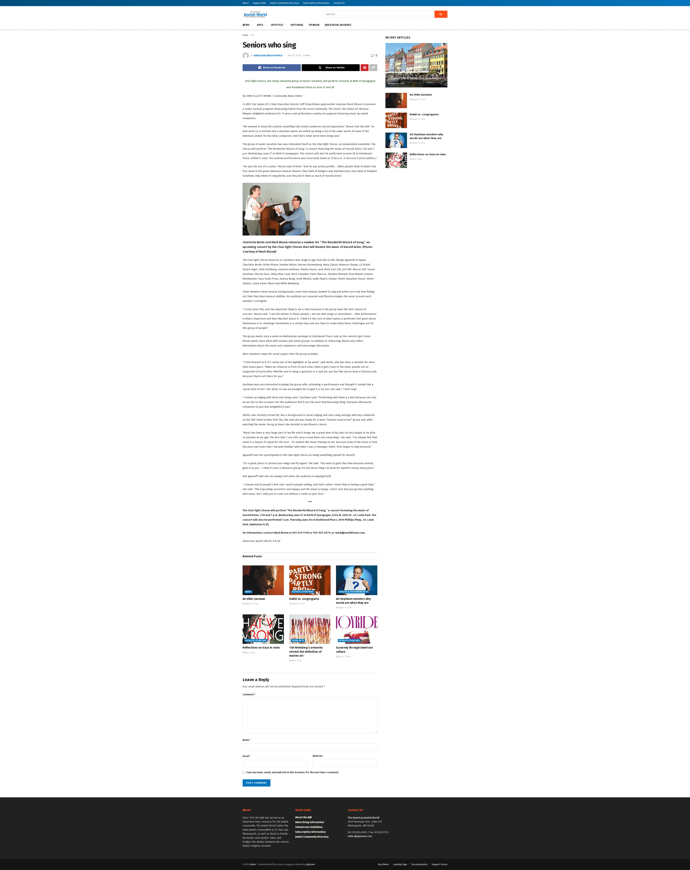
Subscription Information (316, 3)
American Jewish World (268, 55)
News (246, 24)
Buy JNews (383, 864)
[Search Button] (440, 14)
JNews (253, 864)
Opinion (314, 24)
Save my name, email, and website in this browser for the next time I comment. (292, 772)
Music (248, 592)
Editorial (297, 24)
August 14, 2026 (397, 83)
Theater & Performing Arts (353, 592)
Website (318, 756)
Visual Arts (298, 641)
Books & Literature (302, 592)
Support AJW (259, 3)
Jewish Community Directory (284, 3)
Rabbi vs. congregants (304, 599)
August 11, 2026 (251, 603)
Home (245, 35)
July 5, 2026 (249, 652)
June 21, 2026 (344, 656)
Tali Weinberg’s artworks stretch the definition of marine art (306, 651)
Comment (249, 694)
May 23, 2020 (294, 55)
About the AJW (303, 817)
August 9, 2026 (298, 603)
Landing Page (400, 864)
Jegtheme (310, 864)
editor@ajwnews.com (360, 836)
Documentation (419, 864)
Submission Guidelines (309, 827)
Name (247, 740)
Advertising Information (309, 822)
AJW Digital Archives (338, 24)
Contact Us (339, 3)
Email (247, 756)
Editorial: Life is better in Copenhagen (414, 78)
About (246, 3)
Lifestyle (277, 24)
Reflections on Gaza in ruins (261, 647)
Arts (260, 24)
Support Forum (439, 864)
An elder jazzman (254, 599)
